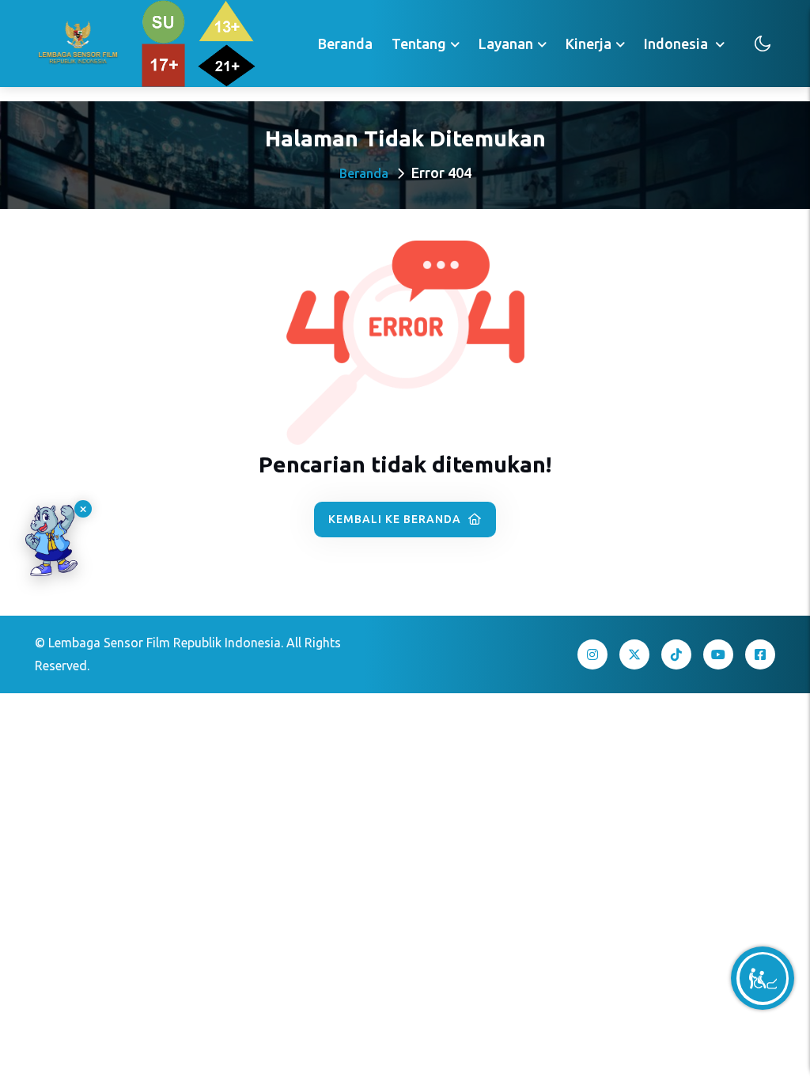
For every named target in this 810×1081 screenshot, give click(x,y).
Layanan (506, 43)
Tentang (419, 43)
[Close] (83, 509)
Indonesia (677, 43)
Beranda (345, 43)
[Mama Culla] (51, 540)
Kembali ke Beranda (396, 519)
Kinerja (588, 43)
